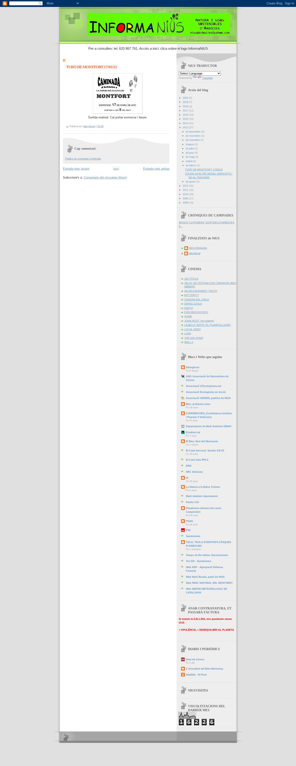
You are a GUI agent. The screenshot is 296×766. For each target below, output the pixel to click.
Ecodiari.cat (193, 432)
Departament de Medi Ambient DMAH (208, 426)
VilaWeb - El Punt (196, 674)
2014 (186, 123)
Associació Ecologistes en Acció (206, 392)
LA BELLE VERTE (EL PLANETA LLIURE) (207, 325)
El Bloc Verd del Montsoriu (202, 441)
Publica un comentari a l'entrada (83, 158)
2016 (186, 114)
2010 (186, 194)
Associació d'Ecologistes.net (203, 386)
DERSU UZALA (193, 303)
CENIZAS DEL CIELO (196, 299)
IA (187, 477)
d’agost (190, 144)
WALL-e (188, 342)
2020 (186, 97)
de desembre (193, 131)
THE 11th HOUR (193, 338)
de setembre (193, 140)
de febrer (191, 165)
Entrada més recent (76, 168)
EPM (188, 465)
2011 (186, 189)
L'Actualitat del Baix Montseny (204, 668)
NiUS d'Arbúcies (198, 248)
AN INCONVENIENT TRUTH (200, 291)
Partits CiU (192, 502)
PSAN (189, 521)
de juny (190, 152)
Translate (207, 78)
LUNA (187, 333)
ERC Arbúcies (194, 471)
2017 (186, 110)
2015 (186, 118)
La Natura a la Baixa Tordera (203, 486)
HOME (188, 316)
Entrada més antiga (156, 168)
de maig (190, 156)
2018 (186, 106)
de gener (191, 181)
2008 (186, 202)
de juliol (190, 148)
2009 (186, 198)
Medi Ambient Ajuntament (202, 496)
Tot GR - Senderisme (198, 561)
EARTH (188, 308)
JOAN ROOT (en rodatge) (199, 320)
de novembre (193, 135)
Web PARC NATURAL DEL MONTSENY (209, 582)
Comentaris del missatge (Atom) (105, 177)
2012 (186, 185)
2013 (186, 127)
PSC (188, 530)
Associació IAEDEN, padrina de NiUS (208, 398)
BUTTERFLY (191, 295)
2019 (186, 102)
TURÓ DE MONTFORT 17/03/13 (203, 169)
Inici (116, 168)
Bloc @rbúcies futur (198, 404)
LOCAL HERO (192, 329)
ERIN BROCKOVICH (196, 312)
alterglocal (194, 253)
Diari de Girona (195, 659)
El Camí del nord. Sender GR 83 (205, 450)
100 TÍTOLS (191, 278)
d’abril (189, 161)
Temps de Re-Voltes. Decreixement (207, 555)
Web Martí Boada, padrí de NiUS (205, 576)
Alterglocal (192, 367)
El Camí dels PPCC (197, 459)
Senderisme (193, 536)
